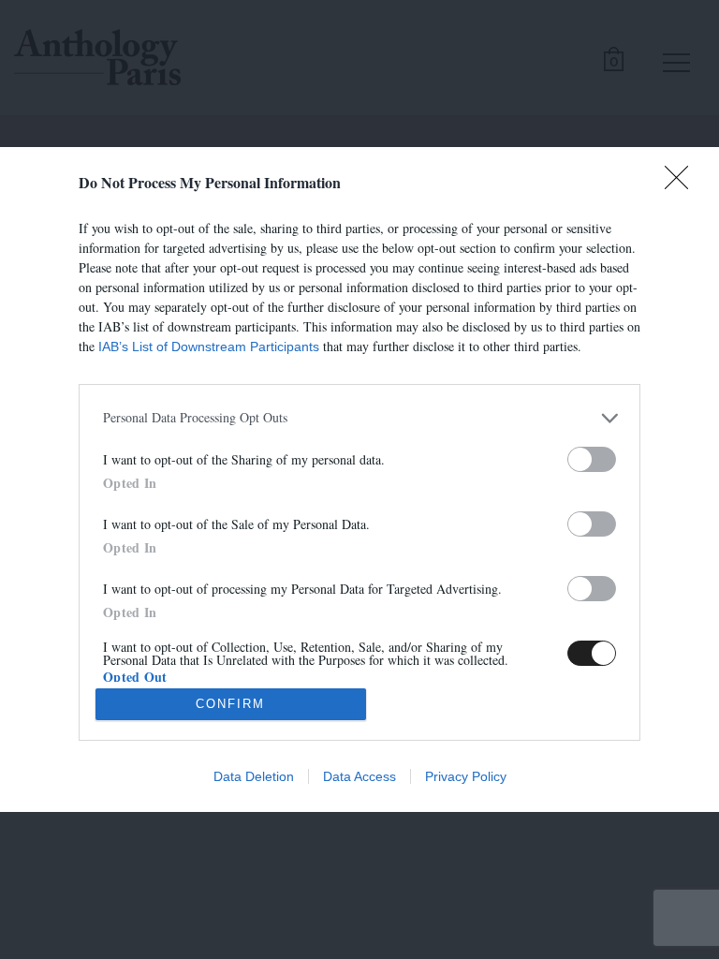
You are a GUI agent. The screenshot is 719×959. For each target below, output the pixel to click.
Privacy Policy (465, 776)
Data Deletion (253, 776)
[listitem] (359, 418)
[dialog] (359, 479)
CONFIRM (230, 704)
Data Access (359, 776)
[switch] (591, 459)
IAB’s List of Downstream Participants (208, 346)
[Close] (682, 183)
